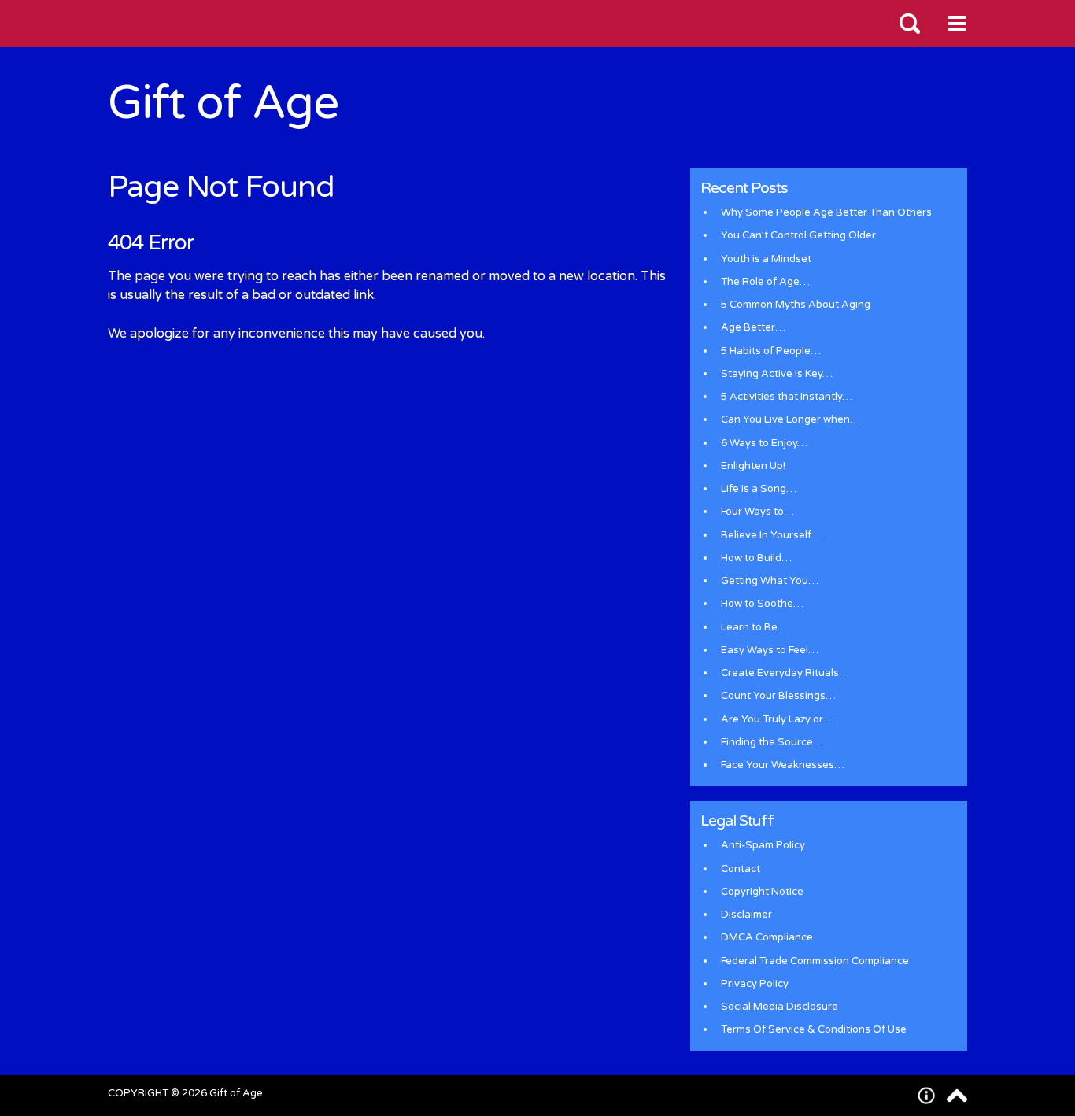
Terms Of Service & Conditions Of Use (814, 1029)
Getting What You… (769, 581)
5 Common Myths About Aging (795, 304)
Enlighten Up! (753, 466)
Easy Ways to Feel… (769, 650)
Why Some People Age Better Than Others (826, 212)
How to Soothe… (762, 603)
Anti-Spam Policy (763, 845)
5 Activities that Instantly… (786, 396)
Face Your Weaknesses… (782, 765)
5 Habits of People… (771, 351)
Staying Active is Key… (777, 374)
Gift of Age (223, 103)
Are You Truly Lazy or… (777, 719)
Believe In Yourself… (771, 535)
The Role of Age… (765, 281)
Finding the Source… (772, 742)
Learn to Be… (754, 627)
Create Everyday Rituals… (785, 673)
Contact (740, 869)
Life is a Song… (758, 488)
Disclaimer (746, 914)
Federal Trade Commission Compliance (815, 961)
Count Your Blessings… (778, 695)
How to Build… (756, 558)
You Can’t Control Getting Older (798, 235)
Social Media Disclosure (779, 1006)
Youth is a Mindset (766, 259)
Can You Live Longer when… (790, 419)
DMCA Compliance (767, 937)
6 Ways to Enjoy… (764, 443)
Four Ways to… (757, 511)
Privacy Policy (755, 983)
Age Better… (753, 327)
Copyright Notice (762, 891)
